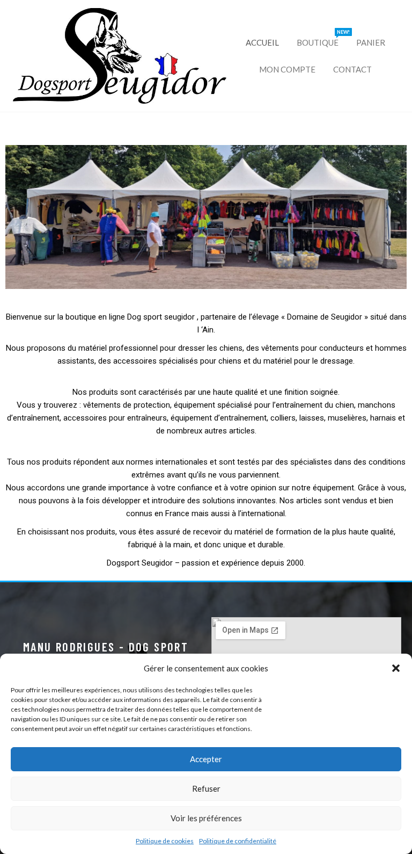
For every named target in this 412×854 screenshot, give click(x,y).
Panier (370, 42)
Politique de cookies (165, 841)
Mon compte (287, 69)
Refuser (206, 788)
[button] (396, 668)
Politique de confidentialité (237, 841)
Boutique (322, 38)
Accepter (206, 759)
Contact (352, 69)
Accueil (262, 42)
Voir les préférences (206, 818)
